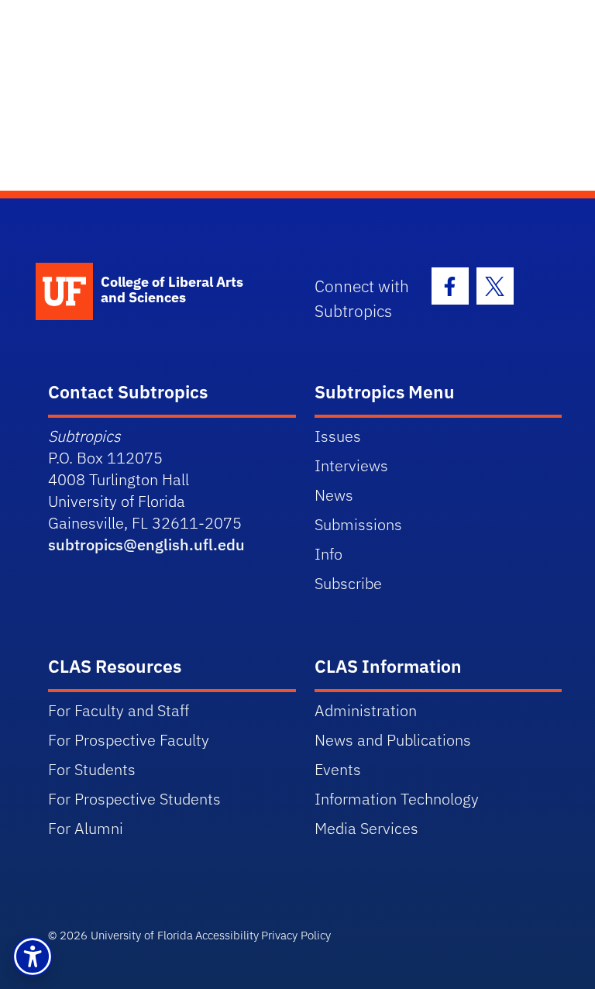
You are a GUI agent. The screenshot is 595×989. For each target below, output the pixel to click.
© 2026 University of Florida (120, 935)
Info (328, 553)
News (334, 494)
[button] (32, 956)
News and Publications (393, 739)
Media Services (366, 828)
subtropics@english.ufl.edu (146, 544)
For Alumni (85, 828)
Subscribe (348, 583)
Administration (366, 710)
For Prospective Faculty (128, 739)
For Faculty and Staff (118, 710)
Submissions (358, 524)
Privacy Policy (296, 935)
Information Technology (397, 798)
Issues (338, 436)
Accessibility (227, 935)
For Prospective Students (134, 798)
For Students (92, 769)
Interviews (351, 465)
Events (338, 769)
